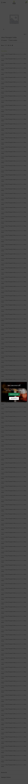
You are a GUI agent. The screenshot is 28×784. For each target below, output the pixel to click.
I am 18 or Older (14, 394)
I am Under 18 (14, 398)
